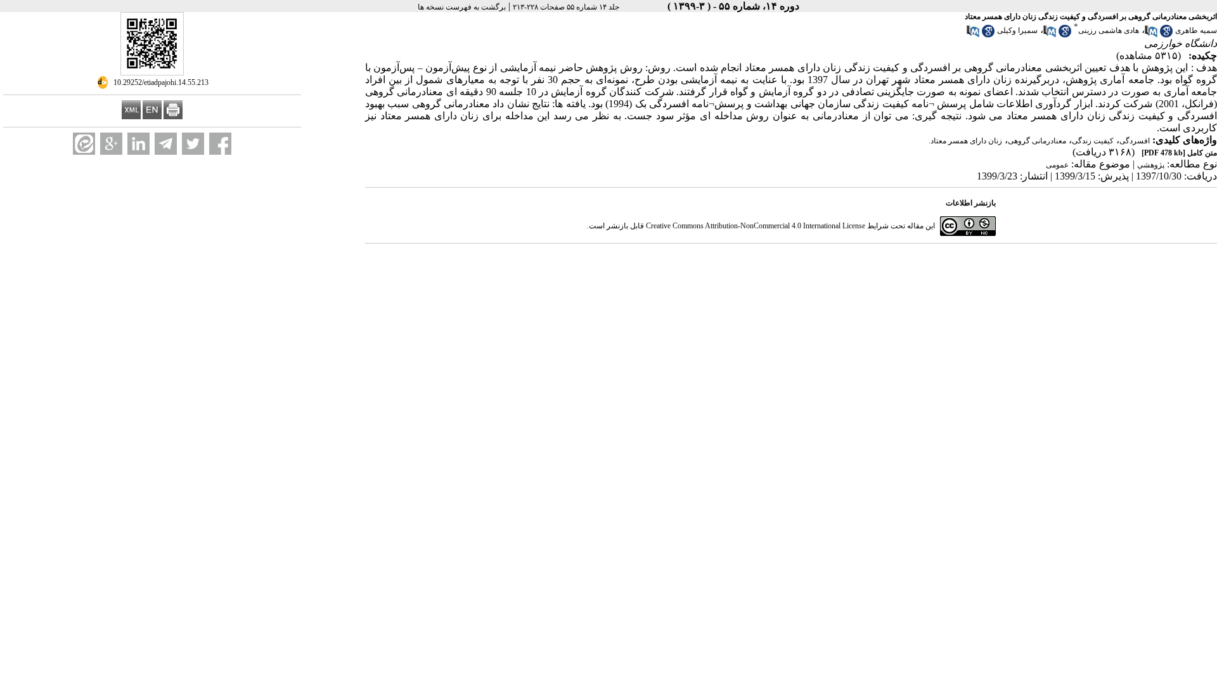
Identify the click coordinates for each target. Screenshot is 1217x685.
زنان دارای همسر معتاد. (965, 140)
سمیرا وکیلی (1017, 30)
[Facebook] (220, 144)
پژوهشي (1150, 164)
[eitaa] (84, 144)
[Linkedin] (138, 144)
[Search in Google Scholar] (1166, 34)
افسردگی (1134, 140)
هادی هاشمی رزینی (1108, 30)
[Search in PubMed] (1151, 34)
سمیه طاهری (1196, 30)
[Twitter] (193, 144)
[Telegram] (166, 144)
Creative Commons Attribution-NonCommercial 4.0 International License (755, 225)
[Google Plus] (111, 144)
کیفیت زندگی (1093, 140)
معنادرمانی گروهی (1037, 140)
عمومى (1057, 164)
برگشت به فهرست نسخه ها (462, 7)
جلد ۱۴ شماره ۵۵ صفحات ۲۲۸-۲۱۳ (566, 7)
